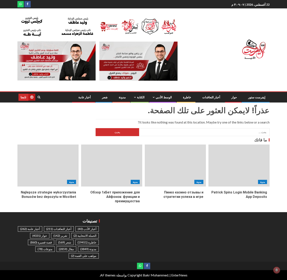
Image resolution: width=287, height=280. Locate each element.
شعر (105, 97)
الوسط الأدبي (164, 97)
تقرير (60, 235)
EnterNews (179, 275)
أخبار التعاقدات (211, 97)
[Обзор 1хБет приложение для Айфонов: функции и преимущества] (111, 166)
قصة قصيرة (41, 242)
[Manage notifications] (276, 270)
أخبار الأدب (87, 229)
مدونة (122, 97)
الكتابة (141, 97)
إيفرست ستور (256, 97)
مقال (66, 249)
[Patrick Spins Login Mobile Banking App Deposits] (239, 166)
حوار (234, 97)
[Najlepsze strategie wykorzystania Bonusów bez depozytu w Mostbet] (48, 166)
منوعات (45, 249)
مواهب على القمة (83, 256)
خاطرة (187, 97)
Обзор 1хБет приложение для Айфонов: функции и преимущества (115, 196)
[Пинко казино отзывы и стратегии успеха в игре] (175, 166)
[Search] (39, 97)
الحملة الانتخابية (85, 235)
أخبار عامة (84, 97)
